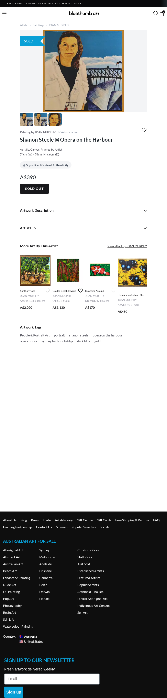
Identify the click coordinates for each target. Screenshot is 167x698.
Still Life (8, 619)
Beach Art (10, 571)
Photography (12, 605)
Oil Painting (11, 592)
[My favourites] (155, 13)
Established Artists (90, 571)
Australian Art (13, 564)
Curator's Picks (88, 550)
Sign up (13, 692)
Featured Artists (88, 578)
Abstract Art (12, 557)
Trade (47, 520)
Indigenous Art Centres (93, 605)
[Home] (84, 13)
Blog (24, 520)
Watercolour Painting (18, 626)
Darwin (44, 592)
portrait (59, 335)
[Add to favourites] (144, 130)
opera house (28, 341)
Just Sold (83, 564)
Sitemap (61, 527)
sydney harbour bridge (57, 341)
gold (97, 341)
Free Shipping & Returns (132, 520)
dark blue (83, 341)
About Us (9, 520)
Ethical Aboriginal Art (92, 598)
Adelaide (45, 564)
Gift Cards (104, 520)
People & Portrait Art (35, 335)
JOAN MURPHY (58, 25)
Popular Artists (88, 585)
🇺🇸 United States (31, 641)
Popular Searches (83, 527)
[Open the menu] (4, 13)
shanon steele (78, 335)
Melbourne (47, 557)
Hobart (44, 598)
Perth (43, 585)
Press (35, 520)
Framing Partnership (17, 527)
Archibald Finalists (90, 592)
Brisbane (45, 571)
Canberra (46, 578)
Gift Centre (85, 520)
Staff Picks (84, 557)
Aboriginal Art (13, 550)
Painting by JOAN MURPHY (38, 132)
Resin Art (9, 612)
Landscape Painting (16, 578)
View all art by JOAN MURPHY (127, 246)
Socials (104, 527)
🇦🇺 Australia (28, 636)
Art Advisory (64, 520)
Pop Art (8, 598)
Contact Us (44, 527)
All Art (24, 25)
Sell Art (82, 612)
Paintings (38, 25)
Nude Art (9, 585)
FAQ (156, 520)
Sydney (44, 550)
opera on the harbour (107, 335)
